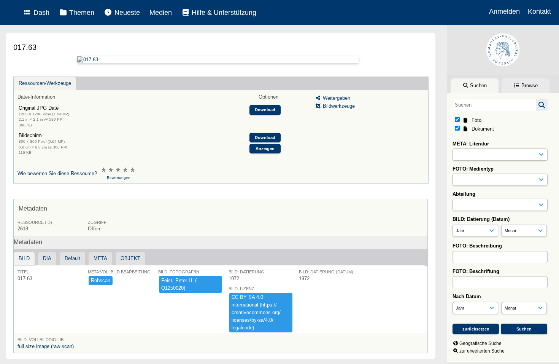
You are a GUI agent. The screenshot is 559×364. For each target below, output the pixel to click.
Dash (40, 12)
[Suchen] (542, 105)
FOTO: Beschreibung (477, 246)
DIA (47, 258)
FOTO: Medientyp (473, 169)
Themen (80, 12)
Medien (160, 12)
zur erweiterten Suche (482, 351)
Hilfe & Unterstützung (223, 12)
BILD (24, 258)
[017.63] (217, 59)
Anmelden (504, 11)
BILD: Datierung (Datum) (481, 219)
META (100, 258)
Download (265, 109)
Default (72, 258)
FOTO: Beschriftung (476, 271)
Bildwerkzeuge (338, 106)
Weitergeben (335, 98)
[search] (500, 105)
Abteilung (464, 194)
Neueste (126, 12)
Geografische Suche (480, 343)
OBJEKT (130, 258)
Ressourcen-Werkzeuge (45, 83)
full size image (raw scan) (45, 346)
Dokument (481, 129)
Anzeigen (265, 148)
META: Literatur (471, 144)
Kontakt (539, 11)
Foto (474, 120)
